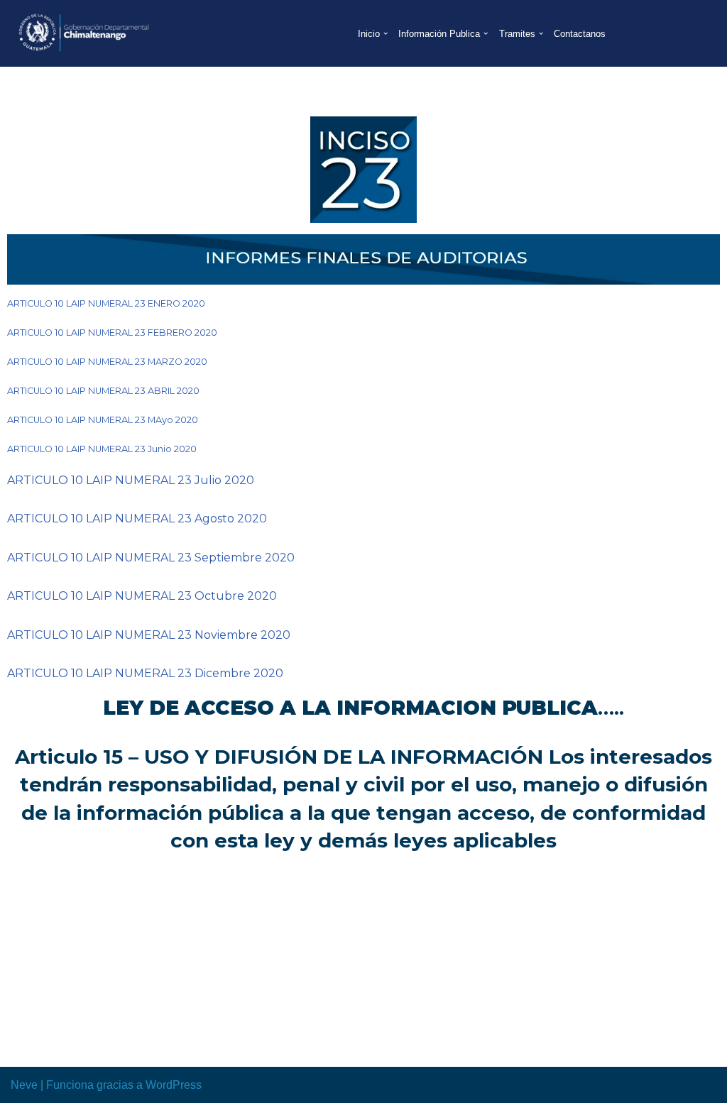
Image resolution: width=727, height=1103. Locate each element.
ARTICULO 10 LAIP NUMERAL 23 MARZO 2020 (107, 361)
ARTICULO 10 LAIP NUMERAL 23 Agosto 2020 (137, 518)
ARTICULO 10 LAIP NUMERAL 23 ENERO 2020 (106, 303)
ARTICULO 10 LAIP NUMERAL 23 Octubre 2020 (142, 596)
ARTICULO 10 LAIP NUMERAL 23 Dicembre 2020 (145, 673)
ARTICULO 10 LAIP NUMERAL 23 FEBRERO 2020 (112, 332)
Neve (24, 1085)
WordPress (174, 1085)
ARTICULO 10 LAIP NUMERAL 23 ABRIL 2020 (103, 390)
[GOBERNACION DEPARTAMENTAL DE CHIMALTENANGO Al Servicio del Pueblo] (82, 33)
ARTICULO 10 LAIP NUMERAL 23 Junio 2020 (102, 449)
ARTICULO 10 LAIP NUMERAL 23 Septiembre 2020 (151, 557)
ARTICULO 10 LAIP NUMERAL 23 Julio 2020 (130, 480)
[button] (385, 33)
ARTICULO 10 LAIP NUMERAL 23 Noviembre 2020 (148, 635)
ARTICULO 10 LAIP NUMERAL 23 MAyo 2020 (102, 420)
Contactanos (580, 33)
